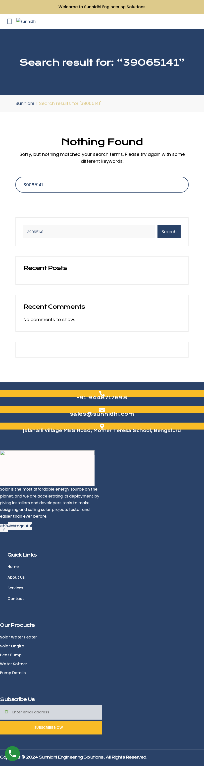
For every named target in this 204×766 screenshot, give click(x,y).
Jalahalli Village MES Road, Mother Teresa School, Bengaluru (102, 430)
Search (169, 232)
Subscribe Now (49, 727)
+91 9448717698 (102, 397)
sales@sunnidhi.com (102, 414)
